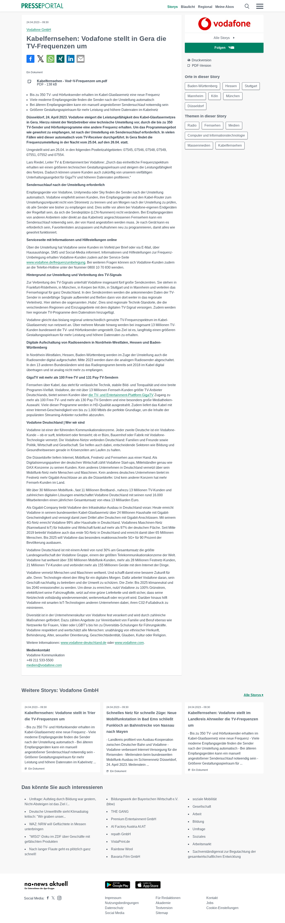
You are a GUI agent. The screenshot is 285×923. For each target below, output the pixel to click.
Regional (205, 7)
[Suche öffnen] (247, 6)
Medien (234, 125)
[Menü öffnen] (260, 6)
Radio (192, 125)
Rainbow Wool (122, 849)
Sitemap (162, 913)
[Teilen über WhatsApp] (50, 59)
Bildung (198, 821)
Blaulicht (188, 7)
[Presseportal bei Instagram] (58, 897)
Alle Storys (222, 38)
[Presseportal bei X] (52, 898)
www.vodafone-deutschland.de (83, 642)
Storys (172, 7)
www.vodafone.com (129, 642)
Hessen (231, 86)
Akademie (163, 903)
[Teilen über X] (40, 59)
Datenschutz (114, 908)
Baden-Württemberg (202, 86)
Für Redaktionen (168, 898)
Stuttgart (251, 86)
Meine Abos (224, 7)
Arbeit (197, 814)
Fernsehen (212, 125)
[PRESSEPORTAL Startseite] (42, 6)
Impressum (113, 898)
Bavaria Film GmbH (125, 856)
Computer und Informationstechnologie (216, 135)
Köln (214, 96)
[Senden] (80, 59)
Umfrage (199, 829)
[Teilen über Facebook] (30, 59)
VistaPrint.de (120, 841)
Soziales (199, 836)
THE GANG (120, 811)
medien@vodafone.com (44, 665)
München (233, 96)
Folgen (220, 47)
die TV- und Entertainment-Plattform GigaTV (121, 395)
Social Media (114, 913)
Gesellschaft (202, 806)
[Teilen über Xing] (60, 59)
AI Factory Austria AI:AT (128, 826)
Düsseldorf (196, 106)
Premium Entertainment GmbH (133, 819)
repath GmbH (121, 834)
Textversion (164, 908)
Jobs (209, 903)
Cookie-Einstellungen (222, 908)
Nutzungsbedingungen (122, 903)
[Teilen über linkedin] (70, 59)
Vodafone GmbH (38, 29)
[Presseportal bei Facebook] (46, 898)
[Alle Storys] (224, 29)
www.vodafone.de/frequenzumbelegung (55, 262)
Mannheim (195, 96)
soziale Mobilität (205, 799)
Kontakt (212, 898)
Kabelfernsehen (230, 145)
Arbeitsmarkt (202, 844)
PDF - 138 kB (72, 82)
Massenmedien (199, 145)
